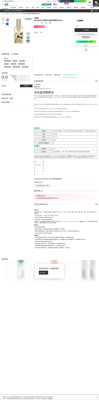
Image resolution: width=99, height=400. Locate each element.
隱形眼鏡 (83, 7)
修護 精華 (15, 60)
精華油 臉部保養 (16, 66)
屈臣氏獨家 (13, 7)
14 (47, 215)
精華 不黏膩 (22, 60)
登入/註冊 (42, 272)
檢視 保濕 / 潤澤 (7, 98)
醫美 (33, 7)
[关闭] (96, 397)
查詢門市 (54, 1)
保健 (43, 7)
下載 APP (49, 1)
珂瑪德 (36, 18)
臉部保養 (21, 7)
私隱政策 (50, 398)
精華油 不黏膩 (7, 66)
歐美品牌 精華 (25, 66)
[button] (96, 3)
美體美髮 (49, 7)
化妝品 (27, 7)
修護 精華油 (13, 63)
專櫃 (38, 7)
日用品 (55, 7)
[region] (49, 397)
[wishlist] (46, 23)
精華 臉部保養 (7, 60)
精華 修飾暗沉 (21, 63)
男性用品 (62, 7)
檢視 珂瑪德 (6, 102)
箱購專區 (76, 7)
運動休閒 (69, 7)
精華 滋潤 (7, 63)
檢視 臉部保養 (7, 94)
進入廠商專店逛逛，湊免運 (86, 41)
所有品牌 (92, 7)
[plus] (94, 26)
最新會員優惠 (5, 8)
